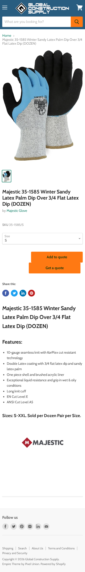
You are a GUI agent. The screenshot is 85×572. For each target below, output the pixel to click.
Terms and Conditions (61, 548)
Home (6, 36)
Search (22, 548)
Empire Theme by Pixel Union (20, 564)
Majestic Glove (17, 211)
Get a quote (55, 268)
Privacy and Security (14, 553)
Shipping (7, 548)
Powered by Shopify (53, 564)
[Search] (77, 22)
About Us (37, 548)
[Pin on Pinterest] (31, 293)
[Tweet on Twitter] (14, 293)
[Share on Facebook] (5, 293)
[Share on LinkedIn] (22, 293)
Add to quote (57, 257)
